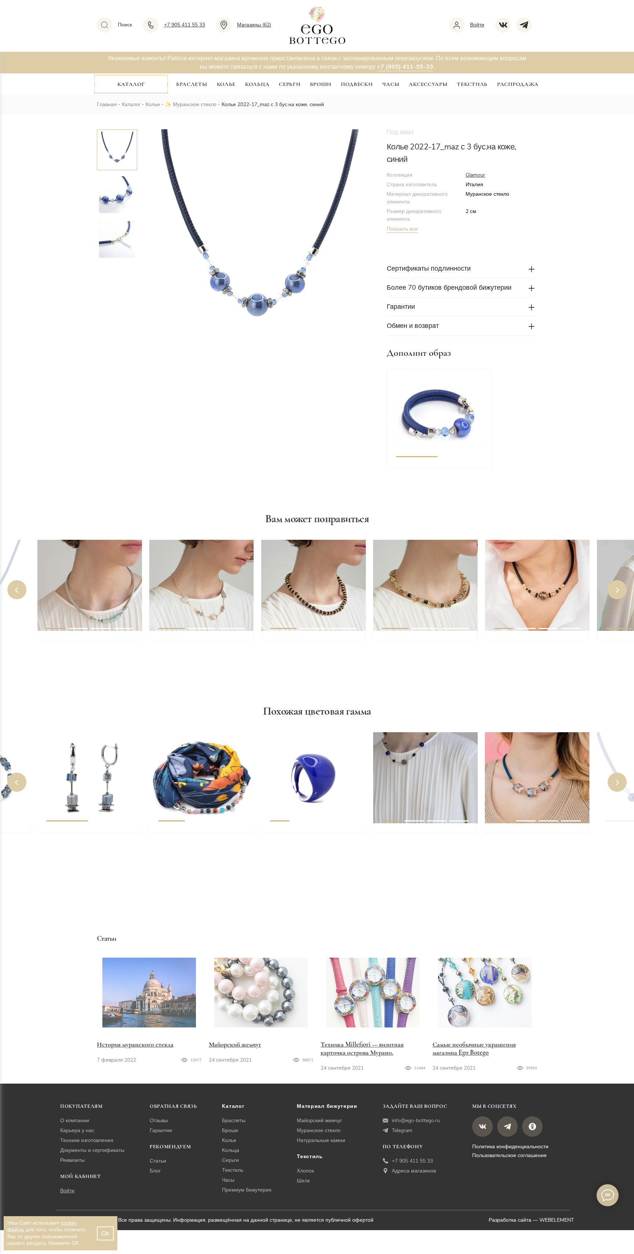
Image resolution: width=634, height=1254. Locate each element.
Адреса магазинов (414, 1170)
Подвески (357, 84)
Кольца (257, 84)
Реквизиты (72, 1160)
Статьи (158, 1160)
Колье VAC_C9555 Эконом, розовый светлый (197, 643)
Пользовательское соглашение (509, 1155)
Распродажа (518, 84)
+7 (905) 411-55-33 (405, 67)
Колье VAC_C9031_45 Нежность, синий (413, 836)
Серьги (289, 84)
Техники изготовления (86, 1140)
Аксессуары (428, 84)
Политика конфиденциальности (510, 1146)
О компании (74, 1120)
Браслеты (191, 84)
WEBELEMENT (556, 1220)
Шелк (303, 1180)
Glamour (475, 174)
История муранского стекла (135, 1044)
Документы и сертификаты (92, 1150)
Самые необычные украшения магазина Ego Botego (474, 1048)
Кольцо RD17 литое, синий (309, 831)
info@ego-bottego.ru (416, 1120)
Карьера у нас (77, 1130)
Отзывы (159, 1120)
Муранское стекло (194, 104)
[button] (417, 414)
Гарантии (161, 1130)
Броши (321, 84)
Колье (226, 84)
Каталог (131, 84)
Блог (155, 1170)
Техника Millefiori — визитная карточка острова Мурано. (362, 1048)
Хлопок (305, 1170)
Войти (67, 1190)
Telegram (402, 1130)
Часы (391, 84)
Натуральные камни (321, 1140)
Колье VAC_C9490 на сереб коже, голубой (86, 643)
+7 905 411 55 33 (412, 1160)
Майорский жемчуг (235, 1044)
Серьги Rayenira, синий (80, 831)
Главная (107, 104)
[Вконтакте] (505, 25)
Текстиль (472, 84)
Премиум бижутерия (247, 1189)
